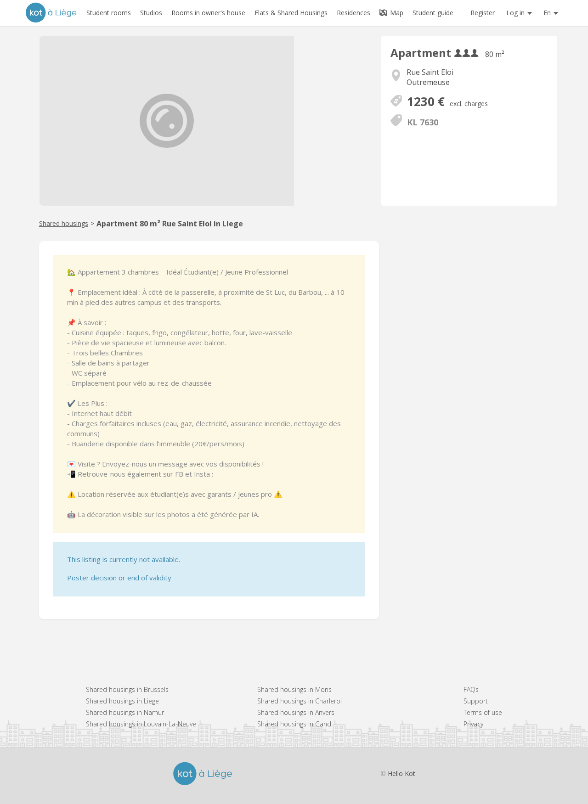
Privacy (473, 724)
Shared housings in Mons (294, 689)
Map (395, 12)
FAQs (471, 689)
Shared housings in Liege (122, 701)
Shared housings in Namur (125, 712)
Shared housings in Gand (294, 724)
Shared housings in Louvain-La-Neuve (141, 724)
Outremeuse (428, 82)
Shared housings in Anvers (295, 712)
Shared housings (63, 223)
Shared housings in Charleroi (299, 701)
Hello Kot (401, 773)
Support (476, 701)
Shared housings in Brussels (127, 689)
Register (482, 12)
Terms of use (483, 712)
